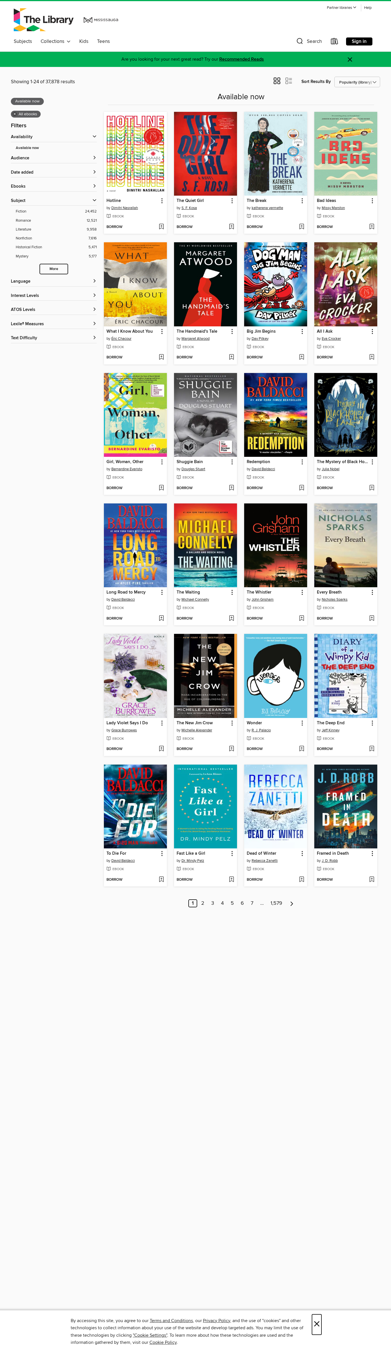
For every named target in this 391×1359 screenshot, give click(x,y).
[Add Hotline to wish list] (161, 227)
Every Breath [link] (329, 592)
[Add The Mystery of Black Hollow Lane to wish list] (371, 488)
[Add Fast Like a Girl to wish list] (231, 880)
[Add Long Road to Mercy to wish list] (161, 618)
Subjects (23, 41)
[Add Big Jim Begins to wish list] (301, 357)
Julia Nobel (330, 469)
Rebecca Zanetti (265, 860)
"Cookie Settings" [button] (150, 1335)
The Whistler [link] (259, 592)
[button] (342, 8)
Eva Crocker (331, 338)
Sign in (359, 41)
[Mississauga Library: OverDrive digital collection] (67, 20)
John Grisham (263, 599)
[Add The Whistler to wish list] (301, 618)
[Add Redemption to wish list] (301, 488)
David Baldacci (263, 469)
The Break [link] (256, 200)
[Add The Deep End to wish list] (371, 749)
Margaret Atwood (195, 338)
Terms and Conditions (171, 1321)
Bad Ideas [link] (326, 200)
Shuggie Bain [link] (190, 462)
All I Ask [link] (325, 331)
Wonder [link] (254, 723)
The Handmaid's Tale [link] (197, 331)
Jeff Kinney (330, 730)
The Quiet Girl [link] (190, 200)
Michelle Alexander (196, 730)
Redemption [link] (258, 462)
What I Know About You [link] (129, 331)
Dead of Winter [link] (261, 853)
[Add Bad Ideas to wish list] (371, 227)
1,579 (276, 903)
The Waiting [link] (188, 592)
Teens (103, 41)
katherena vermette (267, 208)
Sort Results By (316, 81)
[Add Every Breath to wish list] (371, 618)
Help (368, 8)
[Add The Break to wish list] (301, 227)
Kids (83, 41)
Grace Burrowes (124, 730)
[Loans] (334, 42)
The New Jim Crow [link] (195, 723)
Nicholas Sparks (334, 599)
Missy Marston (333, 208)
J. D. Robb (330, 860)
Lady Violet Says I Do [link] (127, 723)
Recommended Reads (241, 59)
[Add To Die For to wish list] (161, 880)
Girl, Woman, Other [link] (124, 462)
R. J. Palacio (261, 730)
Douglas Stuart (193, 469)
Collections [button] (54, 41)
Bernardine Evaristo (126, 469)
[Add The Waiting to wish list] (231, 618)
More (54, 269)
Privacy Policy (216, 1321)
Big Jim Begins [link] (261, 331)
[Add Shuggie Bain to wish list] (231, 488)
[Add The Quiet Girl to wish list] (231, 227)
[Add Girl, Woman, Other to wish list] (161, 488)
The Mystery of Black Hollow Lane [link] (343, 462)
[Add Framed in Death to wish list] (371, 880)
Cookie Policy (163, 1342)
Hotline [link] (113, 200)
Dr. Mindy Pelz (192, 860)
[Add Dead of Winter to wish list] (301, 880)
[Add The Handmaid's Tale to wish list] (231, 357)
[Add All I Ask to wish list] (371, 357)
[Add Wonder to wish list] (301, 749)
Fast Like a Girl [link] (191, 853)
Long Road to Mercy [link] (126, 592)
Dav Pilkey (260, 338)
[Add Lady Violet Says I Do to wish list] (161, 749)
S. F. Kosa (189, 208)
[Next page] (291, 903)
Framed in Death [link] (333, 853)
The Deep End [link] (331, 723)
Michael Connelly (195, 599)
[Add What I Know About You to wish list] (161, 357)
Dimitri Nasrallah (124, 208)
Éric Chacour (121, 338)
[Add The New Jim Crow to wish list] (231, 749)
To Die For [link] (116, 853)
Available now (27, 148)
